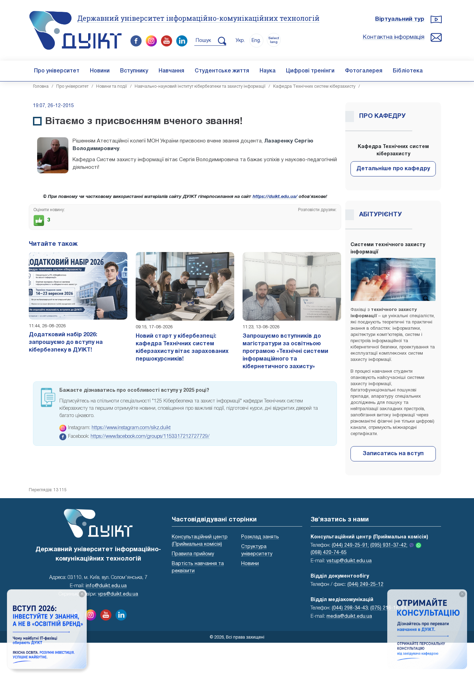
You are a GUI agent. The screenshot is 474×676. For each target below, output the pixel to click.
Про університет (56, 71)
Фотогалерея (363, 71)
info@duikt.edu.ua (106, 586)
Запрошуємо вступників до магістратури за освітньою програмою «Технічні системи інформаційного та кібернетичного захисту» (285, 351)
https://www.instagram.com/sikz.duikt (131, 428)
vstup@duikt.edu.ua (349, 561)
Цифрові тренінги (310, 71)
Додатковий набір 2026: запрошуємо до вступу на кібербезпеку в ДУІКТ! (66, 342)
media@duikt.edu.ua (349, 616)
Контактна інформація (393, 37)
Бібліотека (408, 71)
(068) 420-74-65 (329, 553)
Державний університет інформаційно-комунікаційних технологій (198, 18)
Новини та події (111, 86)
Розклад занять (260, 537)
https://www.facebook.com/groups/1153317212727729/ (150, 436)
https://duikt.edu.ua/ (275, 197)
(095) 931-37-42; (388, 545)
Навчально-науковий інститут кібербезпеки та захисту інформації (200, 86)
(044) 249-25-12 (365, 584)
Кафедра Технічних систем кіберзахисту (314, 86)
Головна (41, 86)
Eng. (256, 40)
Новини (100, 71)
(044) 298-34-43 (350, 608)
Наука (268, 71)
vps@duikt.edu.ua (118, 594)
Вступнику (134, 71)
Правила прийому (193, 554)
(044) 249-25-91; (350, 545)
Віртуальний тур (399, 19)
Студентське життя (222, 71)
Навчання (171, 71)
